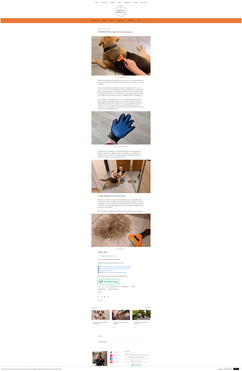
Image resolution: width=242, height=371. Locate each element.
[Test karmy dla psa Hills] (100, 315)
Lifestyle (104, 20)
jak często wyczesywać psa (113, 289)
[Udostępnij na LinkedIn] (104, 296)
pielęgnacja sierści (125, 286)
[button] (149, 20)
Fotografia (111, 20)
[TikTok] (111, 352)
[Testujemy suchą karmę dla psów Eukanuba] (121, 315)
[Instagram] (111, 355)
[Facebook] (111, 359)
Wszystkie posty (95, 20)
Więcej (138, 20)
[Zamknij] (240, 369)
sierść (107, 286)
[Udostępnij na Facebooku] (98, 296)
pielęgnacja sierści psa (114, 286)
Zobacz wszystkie (148, 307)
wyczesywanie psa (102, 289)
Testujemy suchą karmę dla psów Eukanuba (120, 323)
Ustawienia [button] (220, 369)
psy (103, 286)
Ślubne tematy (121, 20)
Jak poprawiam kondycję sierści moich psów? (141, 323)
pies (99, 286)
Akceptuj (236, 369)
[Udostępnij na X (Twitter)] (101, 296)
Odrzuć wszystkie (228, 369)
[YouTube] (111, 362)
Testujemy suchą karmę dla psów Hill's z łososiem (100, 323)
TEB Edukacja (130, 20)
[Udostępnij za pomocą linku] (107, 296)
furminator (133, 286)
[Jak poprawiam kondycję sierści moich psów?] (141, 315)
